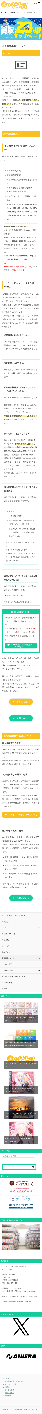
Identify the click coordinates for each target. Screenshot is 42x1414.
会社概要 (8, 1378)
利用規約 (8, 1387)
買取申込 (8, 1396)
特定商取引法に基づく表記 (14, 1381)
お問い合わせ (9, 1393)
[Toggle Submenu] (39, 928)
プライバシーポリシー (12, 1384)
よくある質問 (9, 1390)
